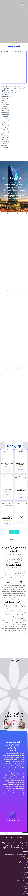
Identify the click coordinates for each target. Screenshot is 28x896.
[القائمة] (3, 3)
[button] (2, 122)
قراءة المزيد (6, 494)
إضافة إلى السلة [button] (21, 469)
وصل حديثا (14, 446)
